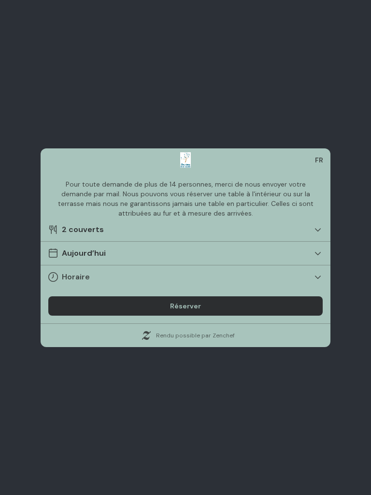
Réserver (185, 306)
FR (319, 160)
